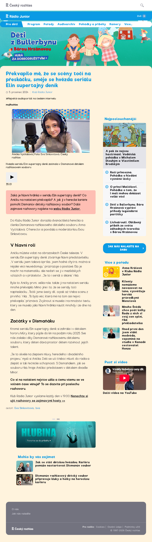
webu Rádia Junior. (66, 209)
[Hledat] (142, 5)
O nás (15, 509)
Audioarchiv (66, 24)
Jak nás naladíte (21, 513)
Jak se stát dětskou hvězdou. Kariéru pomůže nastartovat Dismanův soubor (63, 464)
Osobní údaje (115, 527)
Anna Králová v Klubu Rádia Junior (132, 271)
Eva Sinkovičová (50, 154)
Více (128, 24)
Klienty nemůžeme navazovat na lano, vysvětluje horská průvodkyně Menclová (133, 291)
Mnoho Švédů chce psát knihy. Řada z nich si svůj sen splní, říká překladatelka (134, 315)
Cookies (100, 527)
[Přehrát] (11, 177)
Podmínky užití (132, 527)
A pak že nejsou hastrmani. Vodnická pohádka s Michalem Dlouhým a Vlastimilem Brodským (122, 157)
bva (38, 408)
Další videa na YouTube (120, 392)
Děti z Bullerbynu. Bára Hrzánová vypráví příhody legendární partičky (127, 209)
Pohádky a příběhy (92, 24)
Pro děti (12, 24)
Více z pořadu (117, 262)
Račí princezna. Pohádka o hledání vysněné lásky (123, 175)
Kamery (115, 24)
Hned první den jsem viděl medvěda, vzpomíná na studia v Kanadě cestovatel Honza (134, 338)
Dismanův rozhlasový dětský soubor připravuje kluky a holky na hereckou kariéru (62, 479)
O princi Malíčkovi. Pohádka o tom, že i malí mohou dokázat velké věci (125, 191)
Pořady (49, 24)
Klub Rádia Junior (42, 92)
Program (34, 24)
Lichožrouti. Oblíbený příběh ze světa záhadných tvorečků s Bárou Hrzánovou (125, 227)
